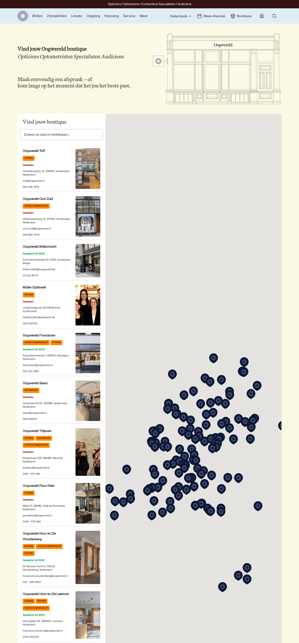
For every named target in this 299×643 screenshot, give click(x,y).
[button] (155, 447)
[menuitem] (144, 16)
